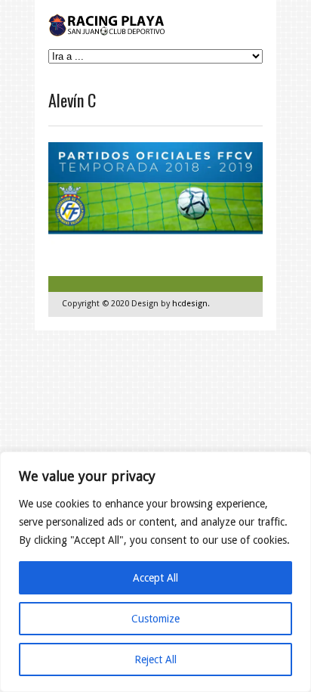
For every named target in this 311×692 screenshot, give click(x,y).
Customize (155, 619)
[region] (155, 572)
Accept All (155, 578)
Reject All (155, 659)
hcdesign (190, 304)
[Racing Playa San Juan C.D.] (108, 33)
